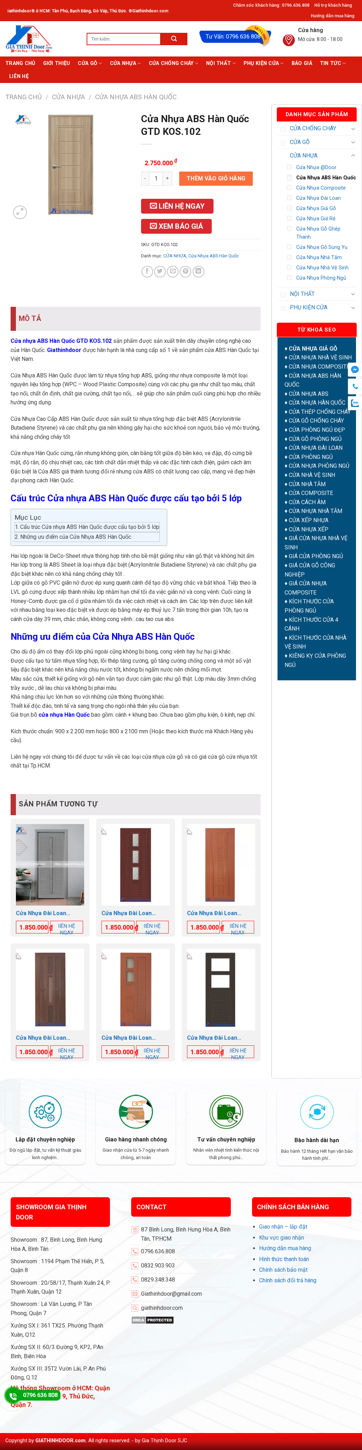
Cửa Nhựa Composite (321, 188)
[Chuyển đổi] (353, 128)
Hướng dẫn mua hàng (333, 15)
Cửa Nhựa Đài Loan (318, 198)
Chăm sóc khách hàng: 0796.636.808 (271, 5)
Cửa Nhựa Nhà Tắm (319, 258)
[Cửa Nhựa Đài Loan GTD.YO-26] (135, 989)
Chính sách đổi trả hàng (287, 1280)
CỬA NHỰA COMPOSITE (319, 366)
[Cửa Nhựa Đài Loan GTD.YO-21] (221, 865)
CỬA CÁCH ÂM (307, 502)
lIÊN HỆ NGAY (66, 929)
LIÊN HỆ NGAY (181, 206)
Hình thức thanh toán (284, 1259)
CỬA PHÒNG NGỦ (311, 457)
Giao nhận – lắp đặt (283, 1226)
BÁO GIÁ (302, 63)
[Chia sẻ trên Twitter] (160, 272)
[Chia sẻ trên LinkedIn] (198, 272)
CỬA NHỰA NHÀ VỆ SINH (320, 357)
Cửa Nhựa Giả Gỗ (316, 208)
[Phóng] (20, 212)
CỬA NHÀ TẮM (307, 484)
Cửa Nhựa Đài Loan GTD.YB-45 (126, 913)
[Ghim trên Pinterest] (185, 272)
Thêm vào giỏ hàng (216, 178)
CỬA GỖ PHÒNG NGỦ (315, 439)
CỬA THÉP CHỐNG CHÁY (320, 411)
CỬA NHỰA (123, 63)
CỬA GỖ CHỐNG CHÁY (316, 420)
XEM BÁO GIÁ (180, 226)
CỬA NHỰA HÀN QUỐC (317, 402)
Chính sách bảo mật (283, 1269)
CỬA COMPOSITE (311, 493)
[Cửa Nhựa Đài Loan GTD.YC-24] (50, 989)
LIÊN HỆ (19, 76)
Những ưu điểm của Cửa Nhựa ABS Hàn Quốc (75, 536)
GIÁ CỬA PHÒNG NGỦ (316, 556)
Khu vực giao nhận (281, 1237)
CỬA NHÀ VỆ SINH (312, 475)
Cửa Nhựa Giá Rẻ (315, 219)
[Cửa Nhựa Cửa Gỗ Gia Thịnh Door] (40, 38)
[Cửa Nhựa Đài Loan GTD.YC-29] (221, 989)
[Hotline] (13, 1395)
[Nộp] (174, 39)
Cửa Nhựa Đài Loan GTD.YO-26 (126, 1038)
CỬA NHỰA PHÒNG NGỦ (319, 466)
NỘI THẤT (218, 63)
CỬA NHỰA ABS (308, 393)
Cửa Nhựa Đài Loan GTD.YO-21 (212, 913)
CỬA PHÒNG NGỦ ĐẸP (317, 429)
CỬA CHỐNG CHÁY (171, 63)
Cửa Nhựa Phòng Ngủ (321, 278)
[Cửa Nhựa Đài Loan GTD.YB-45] (135, 865)
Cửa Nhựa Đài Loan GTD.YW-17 (41, 913)
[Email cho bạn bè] (173, 272)
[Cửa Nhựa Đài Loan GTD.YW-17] (50, 865)
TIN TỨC (330, 63)
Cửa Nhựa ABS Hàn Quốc (136, 97)
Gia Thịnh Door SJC (164, 1441)
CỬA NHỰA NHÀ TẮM (315, 511)
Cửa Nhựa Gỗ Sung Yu (322, 247)
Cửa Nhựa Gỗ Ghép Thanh (318, 233)
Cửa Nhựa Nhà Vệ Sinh (322, 268)
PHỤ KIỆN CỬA (261, 63)
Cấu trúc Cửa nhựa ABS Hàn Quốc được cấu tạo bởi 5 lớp (89, 527)
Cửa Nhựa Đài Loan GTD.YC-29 (212, 1038)
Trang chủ (23, 97)
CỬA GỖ (87, 63)
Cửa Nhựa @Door (316, 168)
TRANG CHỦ (20, 63)
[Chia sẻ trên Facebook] (147, 272)
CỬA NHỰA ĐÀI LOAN (316, 447)
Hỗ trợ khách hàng (333, 5)
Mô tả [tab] (30, 318)
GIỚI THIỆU (56, 63)
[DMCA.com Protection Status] (152, 1319)
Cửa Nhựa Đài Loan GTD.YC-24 (41, 1038)
